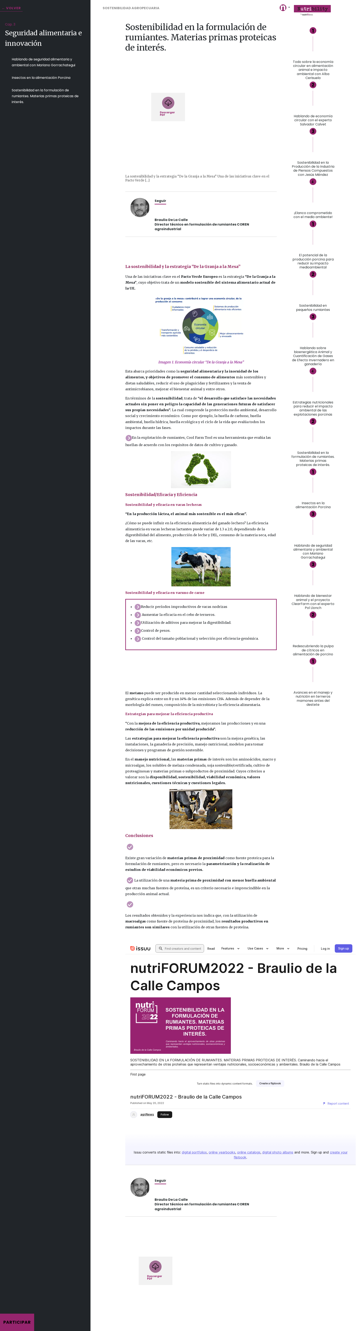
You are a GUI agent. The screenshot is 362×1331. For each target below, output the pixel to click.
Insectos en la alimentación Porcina (41, 77)
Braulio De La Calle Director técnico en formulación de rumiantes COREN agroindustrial (202, 224)
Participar (17, 1322)
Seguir (160, 200)
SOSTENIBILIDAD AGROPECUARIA (131, 8)
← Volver (11, 8)
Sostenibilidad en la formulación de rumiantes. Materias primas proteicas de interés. (45, 96)
